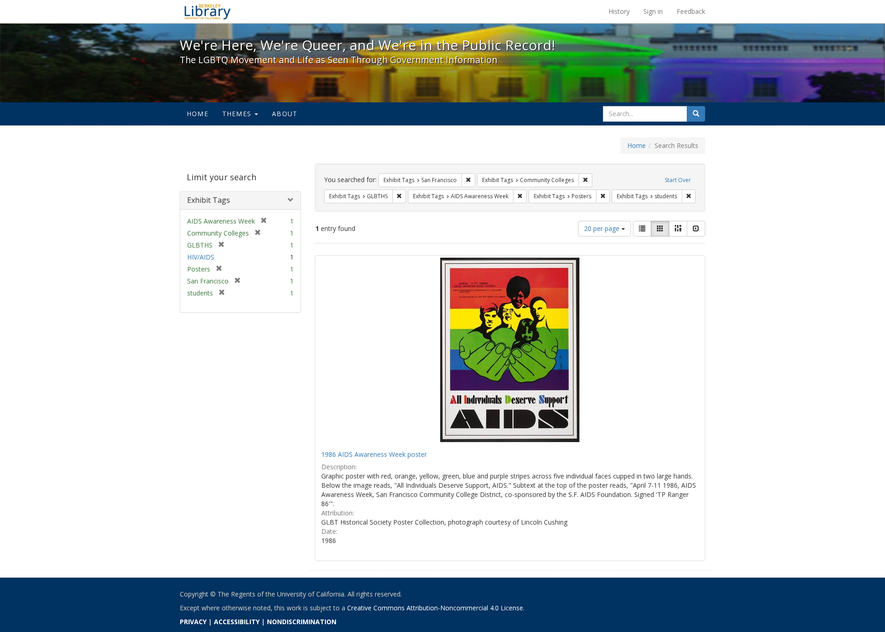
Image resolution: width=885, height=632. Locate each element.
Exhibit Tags (208, 200)
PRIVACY (193, 621)
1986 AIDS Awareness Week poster (374, 454)
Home (197, 113)
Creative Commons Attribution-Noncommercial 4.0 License (435, 607)
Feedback (691, 11)
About (284, 113)
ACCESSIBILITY (237, 621)
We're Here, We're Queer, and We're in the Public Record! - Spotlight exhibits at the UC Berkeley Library (207, 11)
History (619, 11)
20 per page (602, 228)
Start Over (678, 180)
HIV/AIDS (200, 257)
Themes (238, 113)
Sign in (653, 11)
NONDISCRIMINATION (301, 621)
